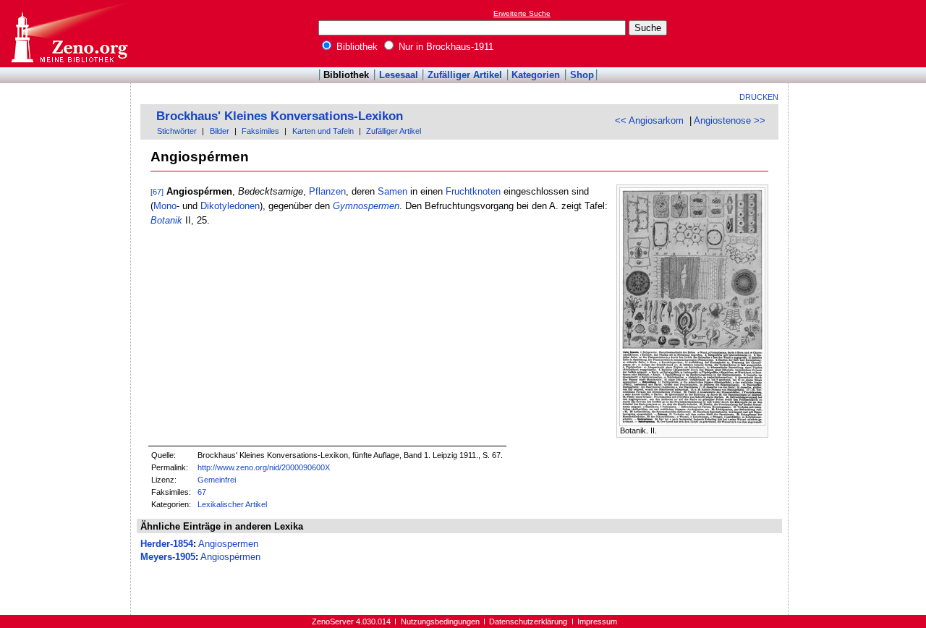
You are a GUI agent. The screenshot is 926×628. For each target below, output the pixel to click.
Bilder (219, 131)
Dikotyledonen (230, 205)
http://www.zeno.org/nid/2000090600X (263, 467)
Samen (392, 191)
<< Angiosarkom (649, 120)
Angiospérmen (230, 556)
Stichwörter (177, 131)
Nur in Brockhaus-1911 (444, 46)
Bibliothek (356, 46)
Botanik (166, 220)
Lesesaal (398, 74)
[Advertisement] (859, 33)
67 (201, 492)
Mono (165, 205)
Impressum (597, 621)
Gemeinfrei (216, 479)
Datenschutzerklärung (528, 621)
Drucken (758, 97)
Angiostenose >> (729, 120)
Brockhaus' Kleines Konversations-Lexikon (279, 116)
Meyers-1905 (167, 556)
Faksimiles (260, 131)
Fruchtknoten (473, 191)
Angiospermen (228, 543)
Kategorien (535, 74)
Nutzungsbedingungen (440, 621)
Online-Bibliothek (68, 33)
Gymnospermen (366, 205)
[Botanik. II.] (692, 422)
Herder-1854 (166, 543)
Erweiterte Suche (522, 13)
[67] (156, 191)
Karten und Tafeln (323, 131)
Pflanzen (327, 191)
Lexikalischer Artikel (232, 504)
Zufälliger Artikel (465, 74)
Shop (582, 74)
